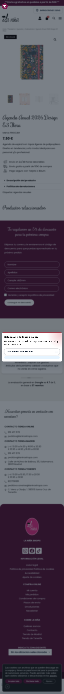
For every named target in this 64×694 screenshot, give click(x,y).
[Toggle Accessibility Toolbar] (4, 6)
